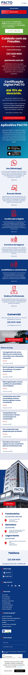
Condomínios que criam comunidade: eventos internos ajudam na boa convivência (12, 399)
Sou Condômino (6, 597)
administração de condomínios (10, 478)
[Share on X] (26, 336)
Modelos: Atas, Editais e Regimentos (11, 618)
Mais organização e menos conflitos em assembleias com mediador (13, 384)
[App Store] (7, 572)
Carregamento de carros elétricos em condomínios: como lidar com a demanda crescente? (13, 355)
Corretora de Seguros (7, 605)
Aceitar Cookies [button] (19, 670)
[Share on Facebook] (26, 333)
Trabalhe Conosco (6, 626)
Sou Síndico (5, 595)
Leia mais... (5, 360)
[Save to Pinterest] (26, 339)
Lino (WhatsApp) (6, 603)
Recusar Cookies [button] (8, 670)
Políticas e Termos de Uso (8, 620)
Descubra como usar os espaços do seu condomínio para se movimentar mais (13, 444)
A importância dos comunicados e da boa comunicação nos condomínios (11, 416)
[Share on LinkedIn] (26, 341)
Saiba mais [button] (19, 666)
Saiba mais (14, 180)
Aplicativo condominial (8, 601)
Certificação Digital (7, 607)
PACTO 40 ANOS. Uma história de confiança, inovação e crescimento (13, 369)
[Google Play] (7, 576)
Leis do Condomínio (7, 616)
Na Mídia (4, 622)
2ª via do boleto (6, 599)
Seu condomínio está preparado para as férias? (12, 430)
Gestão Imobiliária (6, 609)
